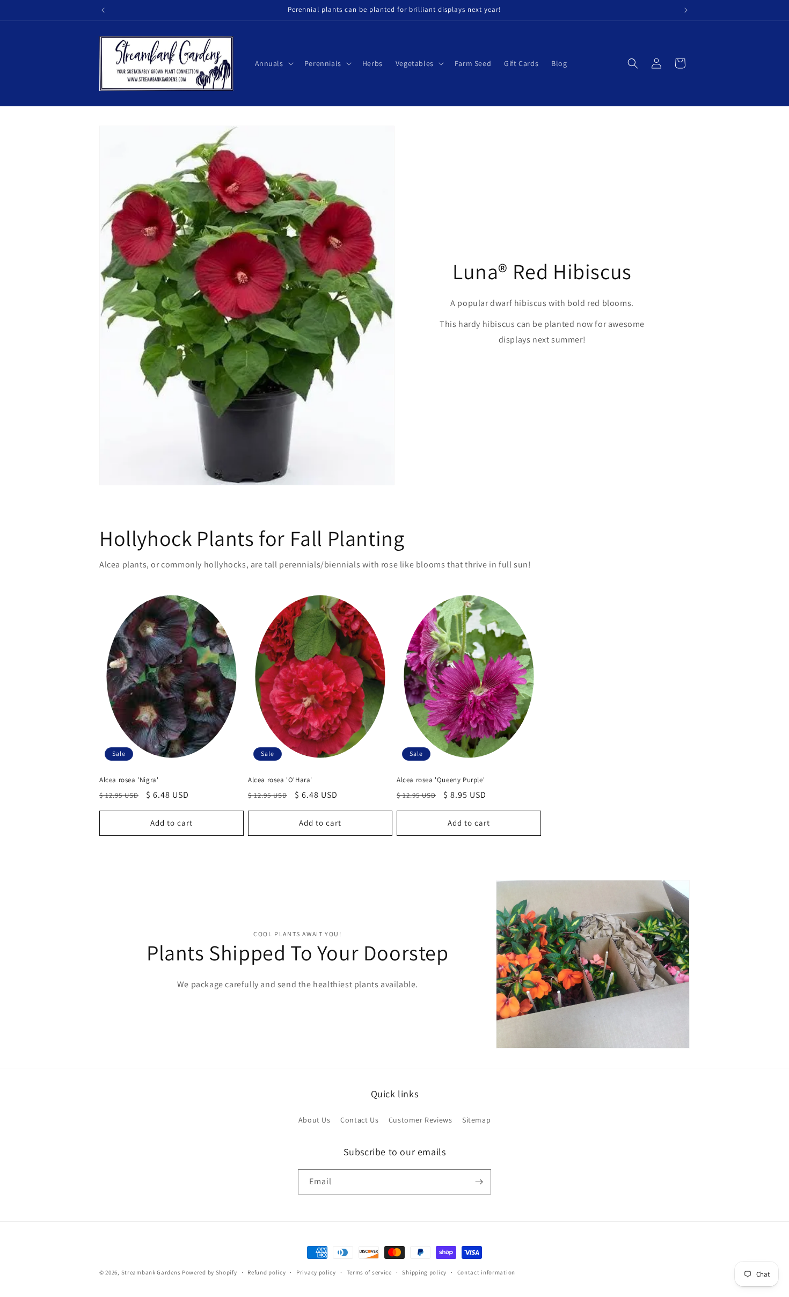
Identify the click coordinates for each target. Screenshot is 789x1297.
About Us (314, 1120)
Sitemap (476, 1120)
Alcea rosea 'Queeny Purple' (441, 780)
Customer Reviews (420, 1120)
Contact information (486, 1272)
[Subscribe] (479, 1181)
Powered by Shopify (209, 1272)
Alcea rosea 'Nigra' (128, 780)
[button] (273, 63)
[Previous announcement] (103, 10)
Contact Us (359, 1120)
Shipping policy (424, 1272)
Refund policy (266, 1272)
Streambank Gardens (151, 1272)
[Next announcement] (686, 10)
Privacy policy (316, 1272)
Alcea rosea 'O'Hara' (280, 780)
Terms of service (369, 1272)
